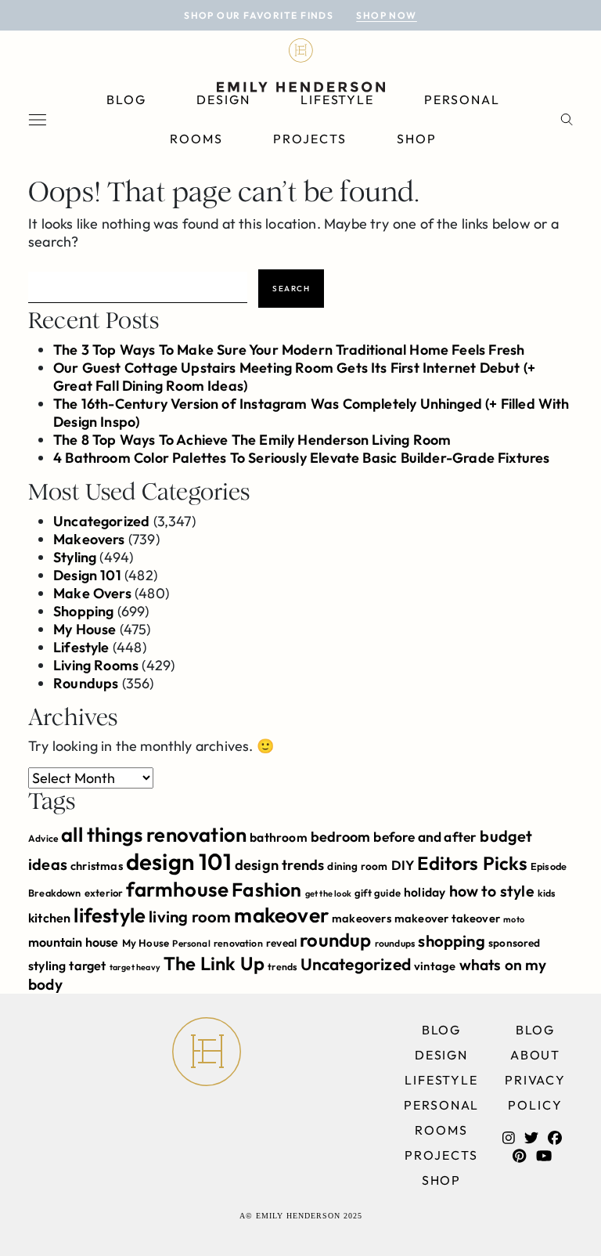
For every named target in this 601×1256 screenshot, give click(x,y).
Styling (74, 557)
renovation (238, 943)
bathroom (278, 837)
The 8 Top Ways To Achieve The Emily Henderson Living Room (252, 440)
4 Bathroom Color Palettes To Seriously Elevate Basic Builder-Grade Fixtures (301, 458)
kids (547, 893)
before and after (425, 837)
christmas (96, 865)
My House (84, 629)
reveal (281, 943)
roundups (395, 943)
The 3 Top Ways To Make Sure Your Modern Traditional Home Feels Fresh (288, 350)
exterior (104, 892)
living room (190, 916)
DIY (403, 865)
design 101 (179, 861)
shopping (451, 941)
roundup (335, 939)
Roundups (85, 683)
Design (223, 99)
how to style (491, 890)
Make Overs (92, 593)
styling (47, 965)
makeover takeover (447, 918)
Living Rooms (96, 665)
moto (513, 919)
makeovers (361, 918)
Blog (126, 99)
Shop (417, 138)
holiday (424, 892)
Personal (461, 99)
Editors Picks (472, 863)
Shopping (83, 611)
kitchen (49, 918)
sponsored (514, 943)
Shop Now (386, 15)
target (87, 965)
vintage (434, 965)
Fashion (266, 889)
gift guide (377, 892)
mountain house (73, 942)
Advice (43, 838)
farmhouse (177, 889)
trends (282, 967)
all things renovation (154, 834)
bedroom (340, 837)
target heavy (135, 967)
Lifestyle (337, 99)
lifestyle (110, 915)
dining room (357, 866)
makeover (281, 915)
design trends (279, 865)
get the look (328, 893)
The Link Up (214, 963)
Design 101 (87, 575)
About (535, 1055)
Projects (309, 138)
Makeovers (89, 539)
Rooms (196, 138)
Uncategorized (101, 521)
